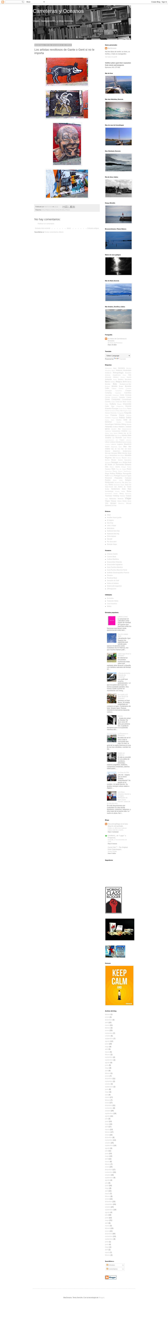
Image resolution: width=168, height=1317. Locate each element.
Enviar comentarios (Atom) (53, 232)
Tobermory (128, 493)
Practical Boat (112, 578)
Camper (128, 391)
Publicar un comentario (46, 224)
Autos (115, 379)
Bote (115, 384)
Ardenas (107, 375)
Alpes (113, 370)
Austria (129, 377)
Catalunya (116, 395)
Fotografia (120, 413)
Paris (113, 469)
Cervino (107, 397)
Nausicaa (108, 462)
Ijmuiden (113, 429)
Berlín (125, 382)
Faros (129, 408)
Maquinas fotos (116, 446)
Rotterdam (117, 484)
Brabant (107, 386)
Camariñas (118, 390)
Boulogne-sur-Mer (125, 384)
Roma (111, 485)
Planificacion (127, 471)
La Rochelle (117, 438)
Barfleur (113, 381)
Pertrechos (108, 471)
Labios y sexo (123, 617)
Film (121, 410)
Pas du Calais (121, 469)
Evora (121, 408)
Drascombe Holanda (114, 562)
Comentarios (113, 1269)
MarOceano (112, 48)
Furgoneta (115, 417)
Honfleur (115, 426)
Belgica (47, 210)
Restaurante (109, 482)
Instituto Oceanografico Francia (118, 573)
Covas (129, 401)
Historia (128, 424)
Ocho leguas (111, 536)
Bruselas (128, 386)
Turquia (128, 496)
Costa (113, 401)
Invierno (124, 431)
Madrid (107, 446)
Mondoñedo (113, 455)
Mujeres (108, 458)
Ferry (117, 410)
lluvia (124, 442)
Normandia (120, 464)
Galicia (122, 417)
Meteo (109, 606)
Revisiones (118, 482)
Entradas (111, 1265)
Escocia (128, 406)
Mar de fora (115, 449)
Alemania (121, 368)
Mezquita (114, 453)
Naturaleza (127, 460)
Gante (53, 210)
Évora (125, 408)
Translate (122, 359)
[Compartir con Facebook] (71, 206)
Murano (124, 458)
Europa (115, 408)
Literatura (118, 442)
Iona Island (113, 433)
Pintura (67, 210)
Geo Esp (110, 523)
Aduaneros (108, 368)
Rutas (122, 484)
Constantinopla (126, 399)
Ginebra (118, 420)
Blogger (101, 1298)
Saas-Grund (109, 487)
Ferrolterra (112, 410)
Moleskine (110, 528)
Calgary (114, 388)
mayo (107, 1047)
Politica (112, 474)
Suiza (129, 491)
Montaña (128, 455)
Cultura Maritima (113, 559)
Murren (107, 460)
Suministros (108, 493)
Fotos (106, 415)
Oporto (117, 467)
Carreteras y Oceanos (58, 11)
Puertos (108, 480)
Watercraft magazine (114, 586)
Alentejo (128, 368)
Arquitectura (116, 375)
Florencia (113, 413)
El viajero (110, 520)
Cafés (107, 388)
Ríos (106, 484)
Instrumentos (116, 431)
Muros (129, 458)
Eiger (112, 406)
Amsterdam (127, 370)
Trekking (116, 496)
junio (107, 1044)
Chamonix (114, 397)
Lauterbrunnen (109, 440)
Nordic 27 (111, 464)
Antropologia (118, 373)
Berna (129, 381)
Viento (129, 501)
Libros (107, 442)
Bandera (120, 379)
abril (106, 1022)
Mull (114, 458)
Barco (107, 382)
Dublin (107, 406)
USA (106, 498)
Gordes (119, 422)
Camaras (128, 388)
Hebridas (117, 424)
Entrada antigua (93, 228)
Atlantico (116, 377)
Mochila (124, 453)
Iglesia (107, 429)
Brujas (121, 386)
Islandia (108, 435)
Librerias (128, 440)
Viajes (107, 501)
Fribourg (128, 415)
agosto (107, 1041)
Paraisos (108, 469)
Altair (109, 515)
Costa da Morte (121, 401)
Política (119, 473)
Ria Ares (125, 482)
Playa (107, 474)
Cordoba (108, 401)
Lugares (120, 444)
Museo (113, 460)
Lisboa (112, 442)
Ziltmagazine (111, 589)
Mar (125, 446)
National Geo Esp (113, 531)
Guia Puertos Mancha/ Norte (117, 570)
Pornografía (127, 474)
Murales (62, 210)
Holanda (108, 426)
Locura (128, 442)
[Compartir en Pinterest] (73, 206)
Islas (112, 435)
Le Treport (120, 440)
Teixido (115, 493)
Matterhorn (116, 451)
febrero (107, 1014)
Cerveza (128, 395)
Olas (106, 467)
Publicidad (128, 478)
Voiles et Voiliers (113, 583)
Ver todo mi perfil (111, 57)
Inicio (69, 228)
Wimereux (121, 503)
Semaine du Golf (113, 581)
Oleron (112, 467)
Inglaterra (108, 431)
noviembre (109, 1033)
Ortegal (123, 467)
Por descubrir (112, 542)
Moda (129, 453)
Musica (120, 460)
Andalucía (108, 373)
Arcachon (128, 373)
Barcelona (128, 379)
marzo (107, 1025)
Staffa (123, 491)
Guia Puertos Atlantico (115, 567)
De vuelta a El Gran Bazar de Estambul (123, 696)
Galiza (128, 417)
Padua (129, 467)
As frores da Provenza (115, 343)
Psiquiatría (118, 478)
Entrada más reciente (42, 228)
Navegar (114, 462)
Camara (121, 388)
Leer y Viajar (111, 525)
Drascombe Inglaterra (114, 565)
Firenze (107, 413)
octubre (107, 1036)
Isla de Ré (127, 433)
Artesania (108, 377)
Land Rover (127, 437)
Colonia (129, 397)
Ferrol (107, 410)
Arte (43, 210)
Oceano (128, 464)
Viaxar (113, 501)
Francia (114, 415)
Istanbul (124, 435)
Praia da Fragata (126, 476)
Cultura (113, 404)
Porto (107, 476)
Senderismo (115, 489)
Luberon (113, 444)
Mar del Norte (126, 449)
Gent (57, 210)
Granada (128, 422)
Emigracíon (120, 406)
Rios (130, 482)
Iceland (128, 427)
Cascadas (108, 395)
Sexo (124, 489)
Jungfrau (108, 438)
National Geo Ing (113, 534)
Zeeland (108, 505)
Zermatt (113, 505)
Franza (121, 415)
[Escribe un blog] (66, 206)
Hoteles (121, 427)
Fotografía (127, 413)
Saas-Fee (128, 484)
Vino (106, 503)
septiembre (109, 1039)
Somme (117, 491)
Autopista (108, 379)
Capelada (118, 393)
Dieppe (119, 404)
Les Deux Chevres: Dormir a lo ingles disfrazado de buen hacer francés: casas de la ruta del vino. (119, 797)
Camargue (108, 390)
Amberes (119, 370)
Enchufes (110, 598)
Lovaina (107, 444)
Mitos (120, 453)
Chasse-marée (112, 554)
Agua (114, 368)
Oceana (110, 575)
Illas (119, 429)
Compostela (116, 399)
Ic (124, 426)
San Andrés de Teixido (122, 487)
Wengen (113, 503)
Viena (124, 501)
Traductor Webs (112, 601)
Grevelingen (109, 424)
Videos (119, 501)
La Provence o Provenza (123, 734)
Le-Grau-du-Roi (123, 772)
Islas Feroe (118, 435)
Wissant (128, 503)
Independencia (126, 429)
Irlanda (120, 433)
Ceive (122, 395)
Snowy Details (112, 851)
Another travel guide (114, 517)
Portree (111, 476)
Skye (129, 489)
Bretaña (114, 386)
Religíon (128, 480)
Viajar (128, 498)
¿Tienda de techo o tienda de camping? (124, 675)
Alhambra (108, 370)
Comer (107, 399)
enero (107, 1017)
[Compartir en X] (68, 206)
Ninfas (125, 462)
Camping (108, 393)
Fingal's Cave (127, 410)
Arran (124, 375)
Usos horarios (112, 604)
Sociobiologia (109, 491)
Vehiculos (112, 499)
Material (107, 451)
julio (106, 1119)
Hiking (123, 424)
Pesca (115, 471)
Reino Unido (118, 480)
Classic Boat (111, 557)
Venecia (120, 499)
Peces (129, 469)
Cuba (106, 404)
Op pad (109, 539)
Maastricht (127, 444)
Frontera (108, 417)
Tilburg (121, 493)
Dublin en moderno (121, 754)
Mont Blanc (121, 455)
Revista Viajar (112, 544)
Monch (107, 455)
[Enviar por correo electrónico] (63, 206)
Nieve (120, 462)
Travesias (108, 496)
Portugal (117, 476)
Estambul (108, 408)
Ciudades (122, 397)
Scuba (107, 489)
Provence (108, 478)
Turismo (122, 496)
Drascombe (127, 404)
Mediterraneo (127, 451)
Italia (129, 435)
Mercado (108, 453)
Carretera (127, 393)
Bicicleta (107, 384)
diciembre (108, 1020)
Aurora (123, 377)
